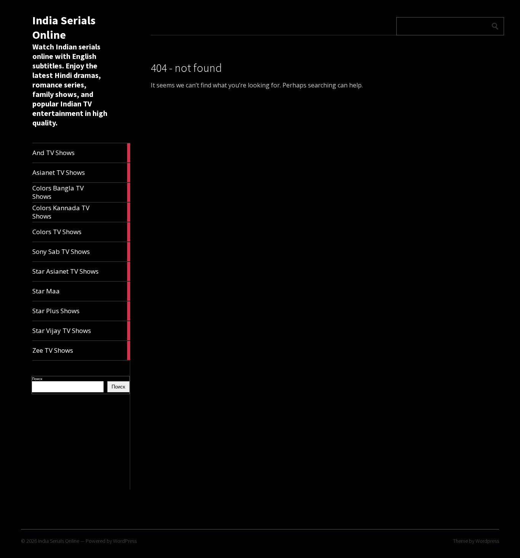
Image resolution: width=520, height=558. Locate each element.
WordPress (125, 540)
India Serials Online (64, 27)
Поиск (37, 378)
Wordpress (487, 540)
